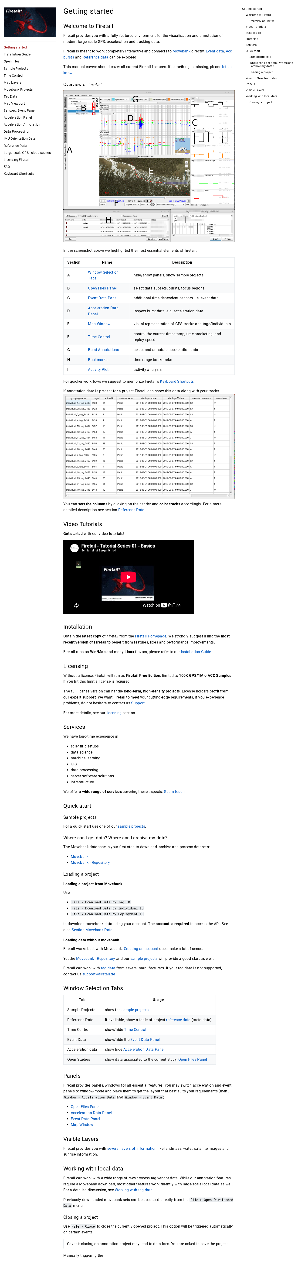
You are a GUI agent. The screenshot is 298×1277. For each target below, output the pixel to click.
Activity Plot (98, 369)
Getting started (15, 47)
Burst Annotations (103, 350)
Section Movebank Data (92, 930)
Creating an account (141, 949)
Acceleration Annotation (22, 124)
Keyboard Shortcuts (19, 174)
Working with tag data (133, 1190)
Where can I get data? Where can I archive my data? (271, 65)
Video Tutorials (256, 26)
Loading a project (261, 72)
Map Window (99, 324)
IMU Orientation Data (20, 138)
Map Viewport (14, 103)
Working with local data (262, 96)
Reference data (95, 57)
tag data (108, 968)
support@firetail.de (98, 974)
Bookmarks (97, 360)
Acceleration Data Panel (144, 1049)
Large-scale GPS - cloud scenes (27, 153)
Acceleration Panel (18, 117)
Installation (253, 32)
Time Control (13, 75)
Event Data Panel (102, 298)
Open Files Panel (102, 288)
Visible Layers (255, 90)
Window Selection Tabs (261, 78)
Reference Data (15, 146)
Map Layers (12, 82)
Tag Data (10, 96)
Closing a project (261, 102)
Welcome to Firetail (258, 15)
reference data (178, 1020)
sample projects (131, 826)
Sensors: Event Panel (19, 110)
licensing (114, 713)
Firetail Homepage (150, 636)
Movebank (181, 51)
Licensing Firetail (16, 160)
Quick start (253, 51)
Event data (215, 51)
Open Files (11, 61)
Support (138, 703)
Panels (250, 84)
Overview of (262, 21)
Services (251, 45)
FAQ (7, 167)
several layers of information (132, 1148)
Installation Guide (17, 54)
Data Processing (16, 131)
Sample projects (260, 57)
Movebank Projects (18, 89)
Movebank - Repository (90, 862)
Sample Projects (16, 68)
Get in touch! (175, 791)
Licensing (252, 39)
